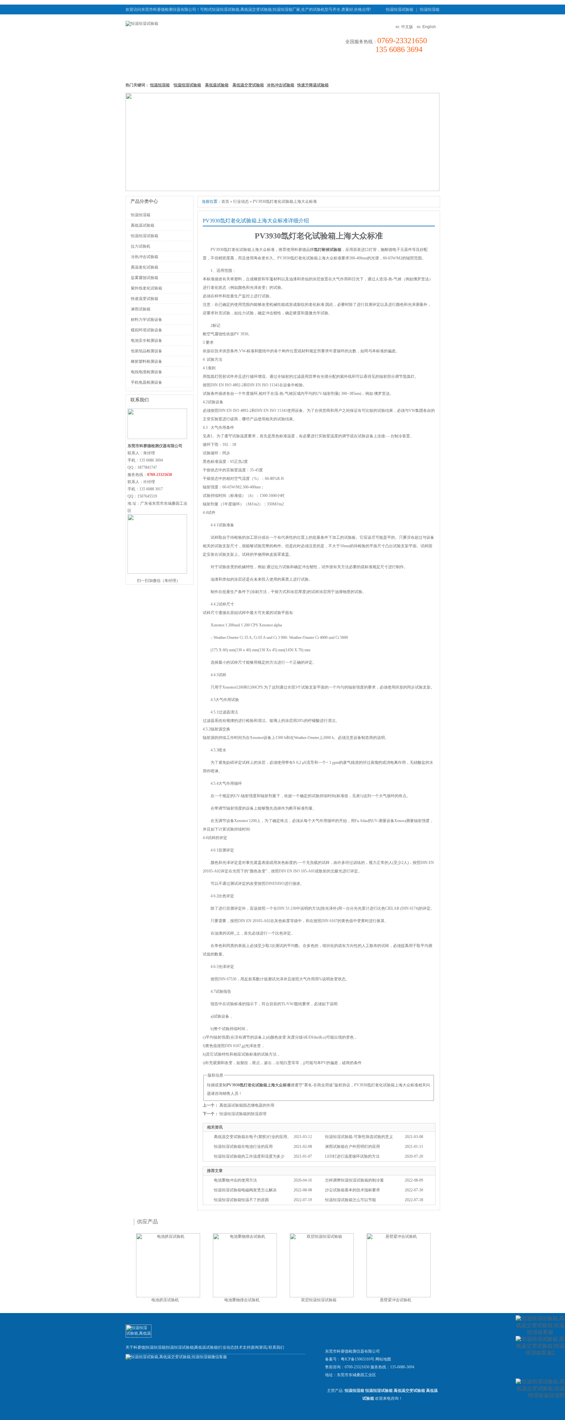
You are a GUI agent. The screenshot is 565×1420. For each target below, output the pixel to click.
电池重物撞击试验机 (242, 1300)
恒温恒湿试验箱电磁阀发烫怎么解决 (245, 1190)
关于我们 (389, 68)
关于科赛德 (135, 1347)
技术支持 (358, 68)
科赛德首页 (141, 68)
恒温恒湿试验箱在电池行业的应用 (243, 1146)
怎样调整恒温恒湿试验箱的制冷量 (354, 1180)
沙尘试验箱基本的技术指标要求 (352, 1190)
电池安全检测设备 (146, 340)
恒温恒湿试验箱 (399, 9)
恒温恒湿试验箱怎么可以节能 (350, 1200)
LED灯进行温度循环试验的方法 (352, 1156)
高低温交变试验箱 (248, 85)
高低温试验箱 (260, 68)
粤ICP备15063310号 (357, 1359)
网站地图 (383, 1359)
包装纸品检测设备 (146, 351)
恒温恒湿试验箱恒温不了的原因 (241, 1200)
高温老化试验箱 (144, 267)
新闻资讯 (327, 68)
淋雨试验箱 (140, 309)
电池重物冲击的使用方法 (235, 1180)
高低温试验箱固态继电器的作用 (246, 1105)
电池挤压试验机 (165, 1300)
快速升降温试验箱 (313, 85)
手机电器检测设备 (146, 382)
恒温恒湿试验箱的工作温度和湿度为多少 (249, 1156)
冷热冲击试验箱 (280, 85)
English (429, 27)
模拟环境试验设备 (146, 330)
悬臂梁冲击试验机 (395, 1300)
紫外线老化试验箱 (146, 288)
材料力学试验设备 (146, 319)
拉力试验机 (140, 246)
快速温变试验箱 (144, 298)
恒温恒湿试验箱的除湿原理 (242, 1114)
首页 (225, 201)
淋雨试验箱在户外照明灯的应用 (352, 1146)
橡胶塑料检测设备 (146, 361)
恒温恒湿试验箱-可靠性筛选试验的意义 (359, 1136)
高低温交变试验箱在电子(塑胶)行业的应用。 (252, 1136)
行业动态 (241, 201)
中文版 (407, 27)
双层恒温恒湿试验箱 (318, 1300)
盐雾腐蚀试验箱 (144, 277)
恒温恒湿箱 (429, 9)
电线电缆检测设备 (146, 372)
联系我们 (420, 68)
